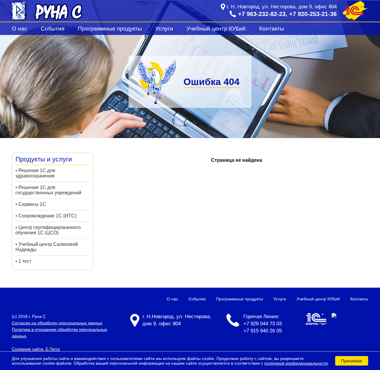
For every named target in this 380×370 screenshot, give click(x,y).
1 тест (24, 261)
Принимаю (351, 360)
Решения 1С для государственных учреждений (48, 190)
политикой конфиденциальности (296, 363)
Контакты (271, 28)
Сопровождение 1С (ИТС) (47, 215)
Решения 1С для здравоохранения (35, 173)
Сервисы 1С (32, 204)
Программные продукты (110, 28)
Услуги (164, 28)
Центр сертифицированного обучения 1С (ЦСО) (48, 230)
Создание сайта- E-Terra (36, 349)
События (52, 28)
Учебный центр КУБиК (216, 28)
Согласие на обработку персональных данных (57, 323)
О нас (19, 28)
